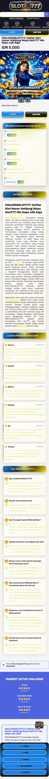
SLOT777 (17, 262)
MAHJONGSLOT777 (14, 218)
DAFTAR (37, 32)
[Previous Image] (2, 75)
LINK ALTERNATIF (26, 766)
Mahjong (22, 326)
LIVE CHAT (26, 772)
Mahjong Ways (12, 300)
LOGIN (12, 32)
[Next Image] (47, 75)
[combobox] (22, 14)
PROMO (26, 747)
